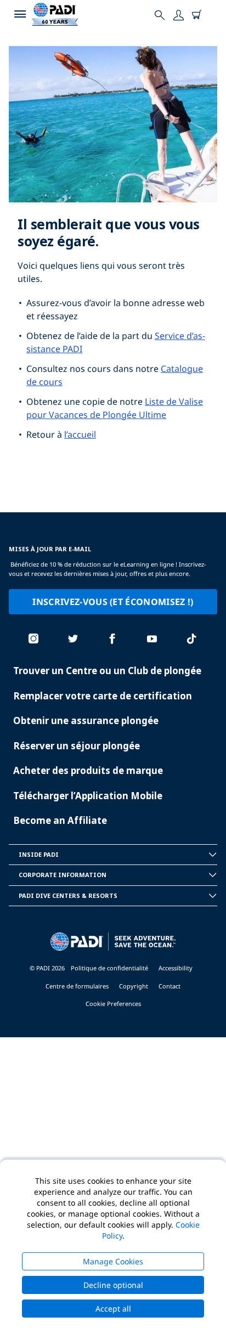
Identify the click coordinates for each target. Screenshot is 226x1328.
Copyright (133, 986)
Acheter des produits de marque (88, 770)
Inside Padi (39, 854)
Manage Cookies (113, 1261)
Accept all (113, 1308)
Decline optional (113, 1285)
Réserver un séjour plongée (76, 745)
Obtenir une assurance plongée (86, 720)
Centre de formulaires (77, 986)
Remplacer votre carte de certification (102, 696)
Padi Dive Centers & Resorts (68, 895)
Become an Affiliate (60, 820)
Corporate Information (62, 875)
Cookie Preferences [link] (113, 1003)
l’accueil (80, 434)
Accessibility (176, 968)
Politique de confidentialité (109, 968)
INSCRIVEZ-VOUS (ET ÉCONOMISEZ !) (112, 602)
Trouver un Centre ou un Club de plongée (107, 670)
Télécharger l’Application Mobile (87, 795)
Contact (169, 986)
